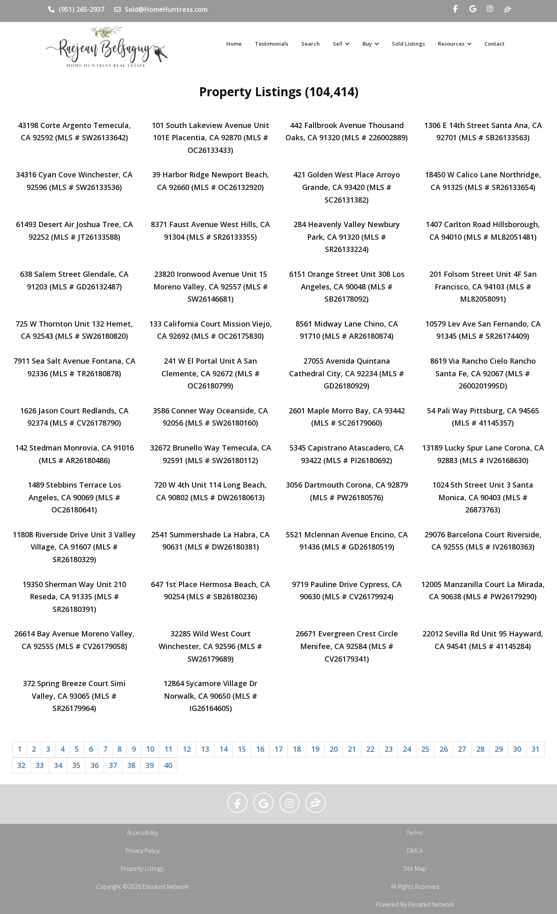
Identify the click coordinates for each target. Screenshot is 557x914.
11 (168, 749)
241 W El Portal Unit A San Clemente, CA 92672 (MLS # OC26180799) (210, 373)
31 (535, 749)
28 (480, 749)
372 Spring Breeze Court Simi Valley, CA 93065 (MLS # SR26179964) (74, 695)
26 (444, 749)
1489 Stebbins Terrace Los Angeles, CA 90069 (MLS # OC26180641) (74, 497)
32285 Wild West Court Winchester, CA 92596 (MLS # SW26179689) (210, 646)
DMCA (415, 850)
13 (205, 749)
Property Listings (142, 868)
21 (352, 749)
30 (517, 749)
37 (113, 765)
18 (297, 749)
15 (242, 749)
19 (315, 749)
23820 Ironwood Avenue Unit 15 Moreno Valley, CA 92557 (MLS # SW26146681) (210, 286)
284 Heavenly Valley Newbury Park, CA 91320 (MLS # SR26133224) (347, 236)
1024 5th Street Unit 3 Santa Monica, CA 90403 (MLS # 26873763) (482, 497)
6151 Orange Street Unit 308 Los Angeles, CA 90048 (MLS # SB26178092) (346, 286)
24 (407, 749)
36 (95, 765)
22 (370, 749)
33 (39, 765)
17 (278, 749)
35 (76, 765)
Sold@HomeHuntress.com (166, 9)
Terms (415, 833)
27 (462, 749)
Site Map (415, 868)
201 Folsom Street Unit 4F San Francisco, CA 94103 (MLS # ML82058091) (483, 286)
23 (389, 749)
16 (260, 749)
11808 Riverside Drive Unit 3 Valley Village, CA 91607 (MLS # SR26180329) (74, 547)
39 (150, 765)
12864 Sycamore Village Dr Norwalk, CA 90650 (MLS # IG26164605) (210, 695)
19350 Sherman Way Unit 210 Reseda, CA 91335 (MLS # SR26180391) (74, 596)
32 (21, 765)
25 (425, 749)
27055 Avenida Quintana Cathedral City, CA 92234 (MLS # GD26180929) (346, 373)
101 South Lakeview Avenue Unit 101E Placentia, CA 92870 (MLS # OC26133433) (210, 137)
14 (223, 749)
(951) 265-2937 (81, 9)
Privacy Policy (142, 850)
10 (150, 749)
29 (499, 749)
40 (168, 765)
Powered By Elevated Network (415, 904)
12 (187, 749)
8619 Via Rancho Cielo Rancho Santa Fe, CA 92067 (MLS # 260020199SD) (483, 373)
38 (131, 765)
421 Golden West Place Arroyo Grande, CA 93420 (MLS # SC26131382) (346, 187)
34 (58, 765)
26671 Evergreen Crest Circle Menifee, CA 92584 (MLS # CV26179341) (347, 646)
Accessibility (142, 833)
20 (333, 749)
